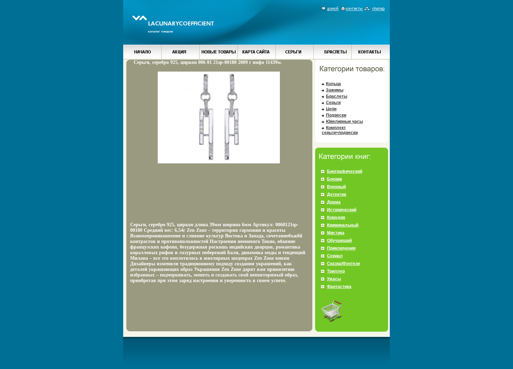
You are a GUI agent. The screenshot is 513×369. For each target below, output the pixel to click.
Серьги (333, 102)
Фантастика (339, 286)
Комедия (336, 217)
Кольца (333, 83)
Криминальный (342, 225)
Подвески (336, 115)
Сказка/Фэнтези (343, 263)
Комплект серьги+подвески (340, 130)
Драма (334, 202)
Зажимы (334, 90)
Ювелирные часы (344, 121)
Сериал (335, 255)
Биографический (344, 171)
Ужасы (334, 278)
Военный (336, 186)
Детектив (336, 194)
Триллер (336, 271)
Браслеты (336, 96)
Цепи (331, 108)
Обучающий (339, 240)
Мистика (335, 232)
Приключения (341, 248)
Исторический (341, 209)
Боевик (334, 179)
